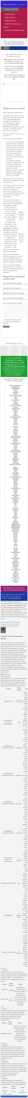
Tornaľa (16, 549)
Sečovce (16, 510)
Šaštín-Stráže (15, 508)
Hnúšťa (15, 419)
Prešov (16, 489)
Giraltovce (15, 415)
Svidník (15, 541)
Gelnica (15, 414)
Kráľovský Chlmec (15, 436)
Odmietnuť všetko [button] (14, 622)
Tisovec (15, 544)
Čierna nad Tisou (15, 399)
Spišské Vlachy (15, 528)
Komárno (15, 433)
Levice (15, 446)
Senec (15, 511)
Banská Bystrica (16, 386)
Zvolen (15, 582)
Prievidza (15, 491)
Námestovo (15, 468)
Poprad (15, 486)
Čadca (15, 398)
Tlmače (15, 545)
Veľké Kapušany (15, 562)
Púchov (15, 492)
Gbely (15, 412)
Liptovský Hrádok (15, 450)
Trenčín (15, 553)
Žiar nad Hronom (15, 578)
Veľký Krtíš (15, 563)
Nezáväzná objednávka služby (15, 30)
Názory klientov (10, 17)
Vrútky (15, 572)
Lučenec (16, 453)
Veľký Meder (16, 565)
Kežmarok (15, 430)
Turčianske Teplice (15, 558)
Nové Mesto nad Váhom (16, 476)
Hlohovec (15, 418)
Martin (15, 456)
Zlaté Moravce (15, 580)
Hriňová (16, 422)
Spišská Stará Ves (15, 525)
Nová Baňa (15, 472)
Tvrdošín (16, 561)
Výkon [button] (3, 1007)
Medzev (15, 457)
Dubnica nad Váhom (15, 405)
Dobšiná (16, 402)
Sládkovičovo (15, 517)
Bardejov (15, 389)
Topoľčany (15, 548)
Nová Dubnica (15, 474)
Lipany (15, 448)
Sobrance (15, 521)
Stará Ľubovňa (15, 530)
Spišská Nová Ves (15, 524)
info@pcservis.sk (10, 20)
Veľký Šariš (15, 566)
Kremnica (15, 439)
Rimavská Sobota (15, 498)
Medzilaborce (15, 458)
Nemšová (15, 469)
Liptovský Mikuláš (15, 451)
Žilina (15, 579)
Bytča (15, 397)
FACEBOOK (4, 1096)
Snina (15, 520)
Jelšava (16, 429)
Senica (15, 513)
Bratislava (16, 392)
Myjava (16, 467)
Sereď (15, 514)
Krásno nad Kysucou (15, 437)
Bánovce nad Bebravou (16, 385)
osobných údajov (8, 321)
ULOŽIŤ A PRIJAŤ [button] (6, 1094)
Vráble (15, 568)
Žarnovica (15, 575)
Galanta (16, 411)
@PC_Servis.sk (18, 343)
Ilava (15, 427)
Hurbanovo (15, 426)
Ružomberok (16, 501)
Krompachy (15, 440)
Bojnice (15, 391)
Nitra (15, 471)
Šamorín (16, 507)
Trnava (16, 555)
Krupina (16, 441)
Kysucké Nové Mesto (16, 443)
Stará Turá (15, 531)
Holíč (15, 421)
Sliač (15, 518)
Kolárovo (15, 432)
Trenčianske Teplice (15, 552)
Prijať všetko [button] (5, 622)
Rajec (15, 494)
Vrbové (15, 570)
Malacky (15, 454)
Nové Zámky (16, 478)
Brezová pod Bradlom (15, 395)
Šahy (15, 503)
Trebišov (16, 550)
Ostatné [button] (3, 1077)
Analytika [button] (4, 1043)
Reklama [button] (3, 1060)
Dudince (16, 407)
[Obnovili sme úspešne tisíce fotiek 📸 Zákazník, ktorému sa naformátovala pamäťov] (6, 351)
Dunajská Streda (16, 408)
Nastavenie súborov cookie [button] (10, 624)
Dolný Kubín (16, 404)
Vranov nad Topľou (15, 569)
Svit (15, 542)
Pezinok (15, 481)
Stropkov (15, 534)
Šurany (15, 538)
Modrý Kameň (15, 463)
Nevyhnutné (6, 674)
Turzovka (15, 559)
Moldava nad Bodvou (15, 464)
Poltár (15, 485)
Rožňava (15, 499)
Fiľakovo (15, 410)
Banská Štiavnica (15, 388)
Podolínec (15, 483)
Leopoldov (15, 444)
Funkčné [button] (3, 968)
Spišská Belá (15, 523)
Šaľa (15, 505)
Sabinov (16, 502)
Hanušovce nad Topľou (15, 417)
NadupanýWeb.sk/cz (15, 598)
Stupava (15, 535)
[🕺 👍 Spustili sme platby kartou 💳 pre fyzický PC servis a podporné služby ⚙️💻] (16, 351)
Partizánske (15, 479)
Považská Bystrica (15, 488)
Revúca (15, 496)
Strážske (16, 533)
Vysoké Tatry (16, 573)
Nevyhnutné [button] (4, 673)
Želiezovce (15, 576)
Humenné (15, 424)
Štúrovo (16, 537)
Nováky (16, 475)
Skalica (15, 516)
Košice (15, 434)
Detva (15, 401)
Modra (15, 461)
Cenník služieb (9, 14)
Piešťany (16, 482)
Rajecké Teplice (15, 495)
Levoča (15, 447)
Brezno (15, 394)
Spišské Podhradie (15, 527)
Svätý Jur (15, 540)
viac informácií (20, 4)
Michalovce (15, 460)
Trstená (15, 556)
